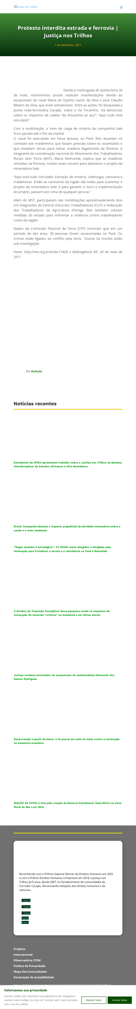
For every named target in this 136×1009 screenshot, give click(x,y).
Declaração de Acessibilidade (34, 977)
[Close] (133, 988)
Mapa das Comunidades (30, 971)
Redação (36, 371)
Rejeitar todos (94, 1000)
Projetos (19, 949)
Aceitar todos (119, 1000)
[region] (68, 997)
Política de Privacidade (29, 966)
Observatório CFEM (27, 960)
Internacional (23, 954)
